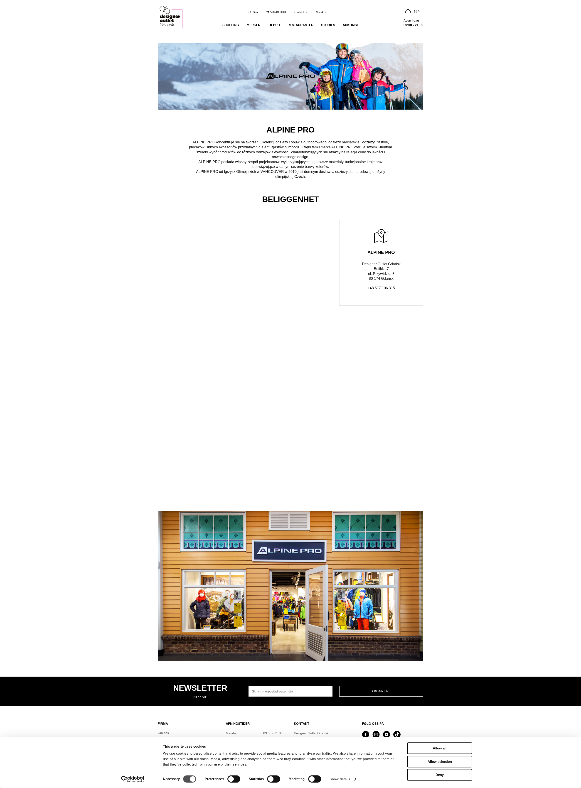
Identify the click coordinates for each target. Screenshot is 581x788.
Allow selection (440, 761)
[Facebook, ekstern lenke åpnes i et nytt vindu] (365, 735)
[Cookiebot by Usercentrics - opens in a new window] (133, 779)
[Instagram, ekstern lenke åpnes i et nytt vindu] (376, 735)
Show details (340, 779)
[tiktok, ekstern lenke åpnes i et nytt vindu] (397, 735)
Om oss (163, 733)
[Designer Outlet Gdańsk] (172, 14)
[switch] (233, 779)
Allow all (439, 748)
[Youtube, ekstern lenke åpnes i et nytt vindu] (386, 735)
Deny (440, 775)
